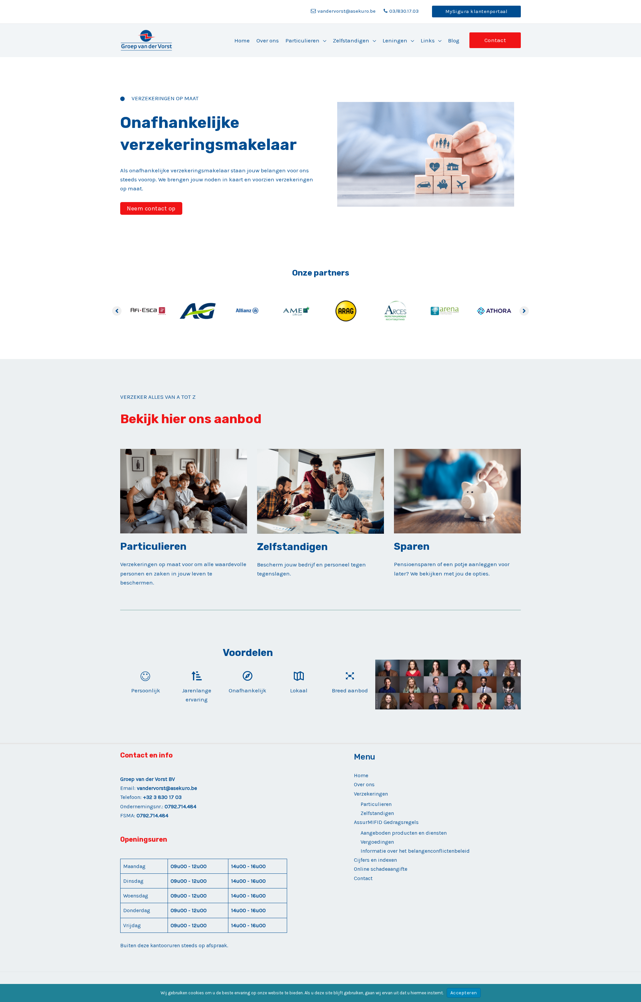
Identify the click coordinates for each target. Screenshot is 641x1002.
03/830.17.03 (404, 11)
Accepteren (463, 993)
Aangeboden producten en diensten (404, 833)
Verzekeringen (371, 794)
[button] (476, 11)
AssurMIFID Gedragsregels (386, 822)
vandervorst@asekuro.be (346, 11)
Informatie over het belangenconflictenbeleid (415, 851)
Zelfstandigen (377, 813)
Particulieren (376, 804)
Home (361, 775)
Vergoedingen (377, 842)
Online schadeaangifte (380, 869)
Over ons (364, 784)
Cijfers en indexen (375, 860)
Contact (363, 878)
